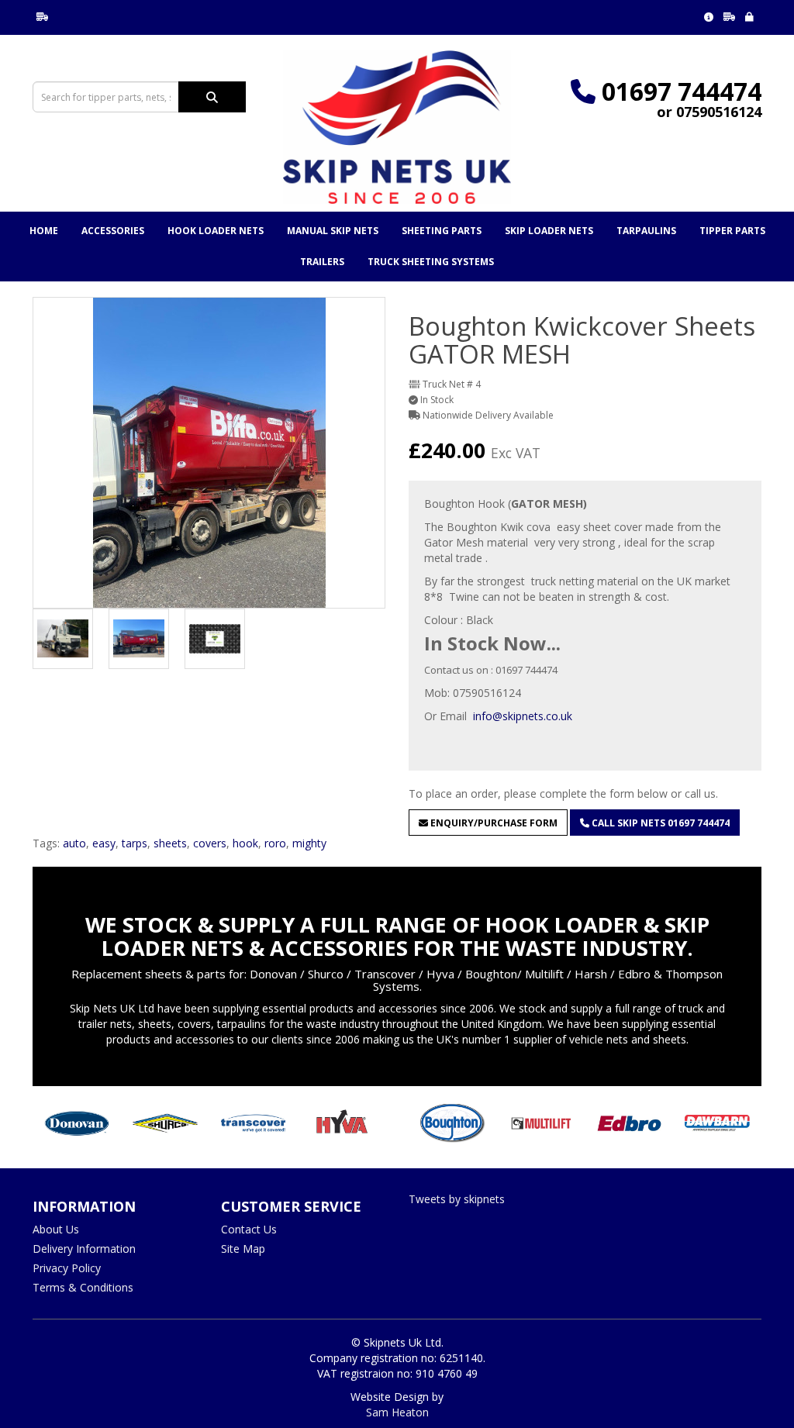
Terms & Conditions (83, 1287)
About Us (56, 1229)
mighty (309, 843)
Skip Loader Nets (549, 230)
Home (43, 230)
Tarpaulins (646, 230)
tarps (134, 843)
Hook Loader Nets (215, 230)
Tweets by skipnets (457, 1199)
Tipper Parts (732, 230)
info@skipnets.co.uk (522, 716)
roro (275, 843)
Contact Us (249, 1229)
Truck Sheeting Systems (431, 261)
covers (209, 843)
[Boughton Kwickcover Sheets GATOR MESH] (209, 453)
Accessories (112, 230)
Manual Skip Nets (332, 230)
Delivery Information (84, 1248)
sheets (170, 843)
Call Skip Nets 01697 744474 (659, 823)
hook (245, 843)
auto (74, 843)
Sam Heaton (397, 1412)
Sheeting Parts (442, 230)
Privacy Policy (67, 1268)
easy (104, 843)
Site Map (243, 1248)
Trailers (322, 261)
